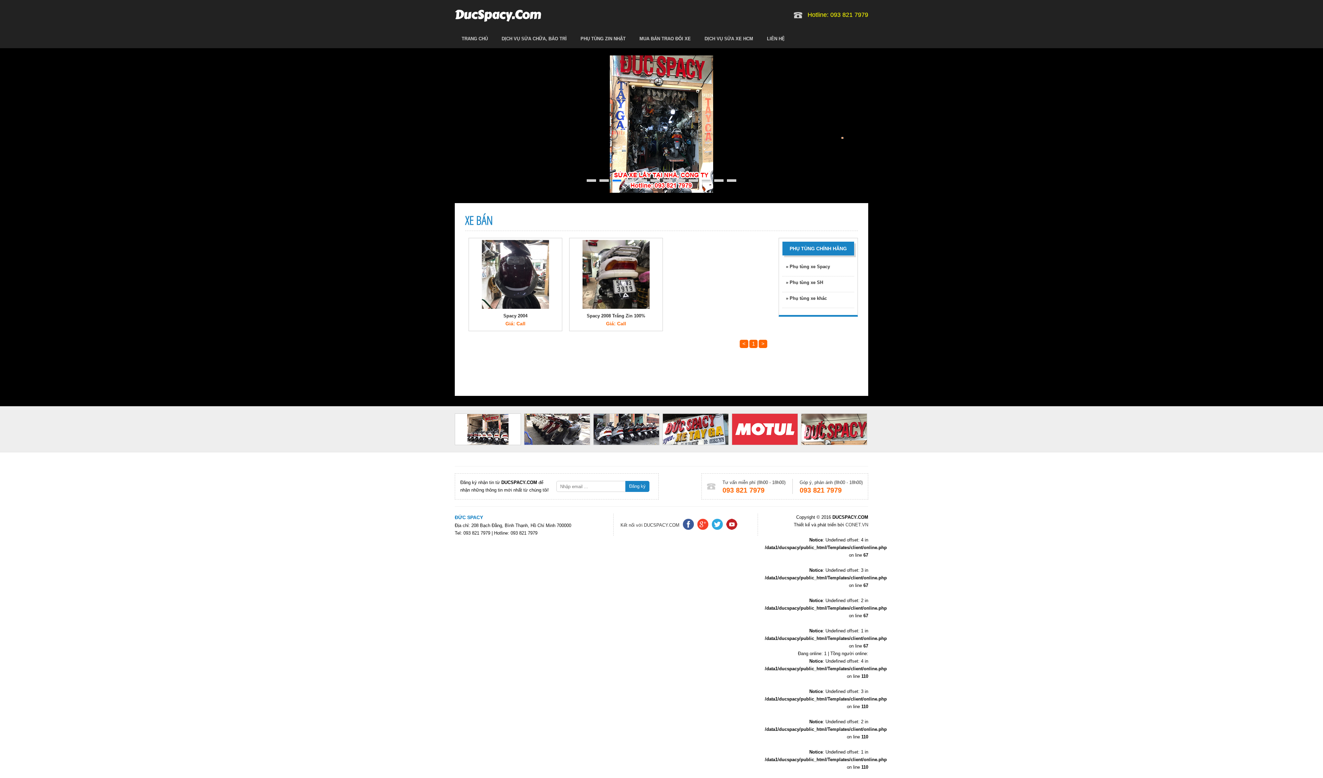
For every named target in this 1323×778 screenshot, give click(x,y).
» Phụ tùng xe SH (804, 282)
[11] (719, 180)
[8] (680, 180)
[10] (706, 180)
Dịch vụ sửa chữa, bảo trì (534, 38)
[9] (693, 180)
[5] (642, 180)
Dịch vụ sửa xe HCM (729, 38)
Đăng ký (637, 486)
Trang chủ (475, 38)
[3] (617, 180)
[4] (629, 180)
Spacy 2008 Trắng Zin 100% (616, 315)
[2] (604, 180)
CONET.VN (856, 524)
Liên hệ (776, 38)
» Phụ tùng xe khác (806, 298)
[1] (591, 180)
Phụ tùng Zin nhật (603, 38)
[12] (731, 180)
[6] (655, 180)
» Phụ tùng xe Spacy (808, 266)
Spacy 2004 (515, 315)
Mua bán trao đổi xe (665, 38)
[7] (668, 180)
